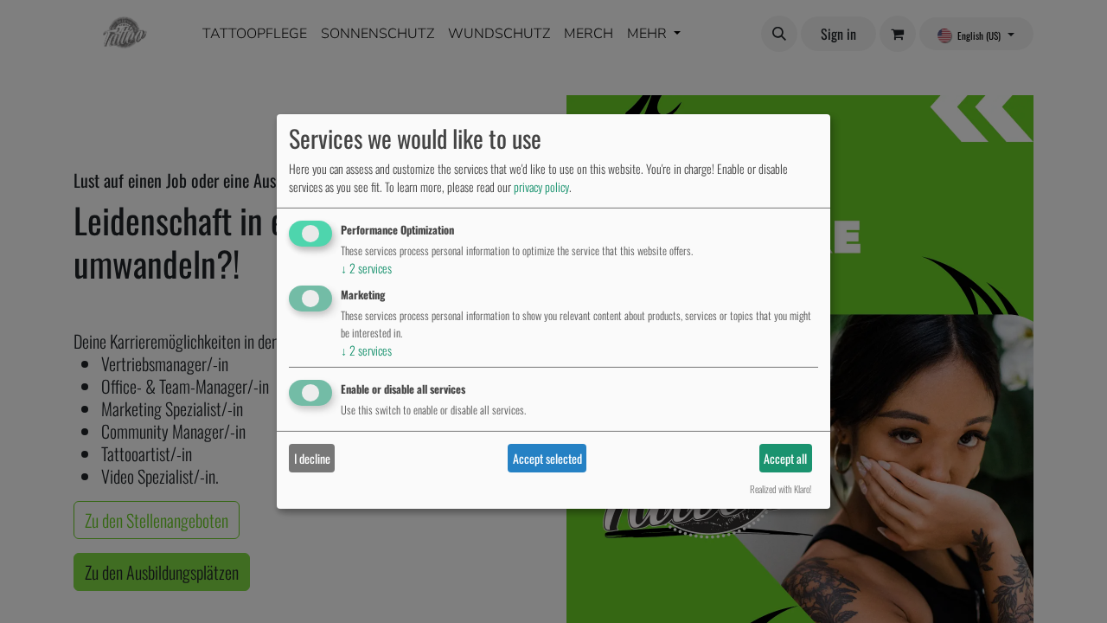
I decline (312, 458)
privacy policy (541, 186)
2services (366, 268)
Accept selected (547, 458)
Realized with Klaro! (780, 489)
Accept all (785, 458)
